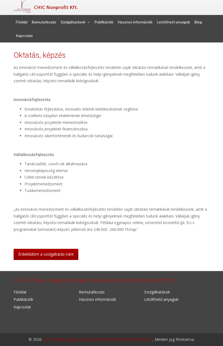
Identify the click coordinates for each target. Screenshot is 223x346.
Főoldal (21, 22)
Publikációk (103, 22)
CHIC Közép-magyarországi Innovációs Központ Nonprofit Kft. (98, 339)
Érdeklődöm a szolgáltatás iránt (46, 254)
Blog (198, 22)
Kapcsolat (24, 35)
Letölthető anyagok (173, 22)
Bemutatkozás (44, 22)
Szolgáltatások (73, 22)
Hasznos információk (135, 22)
